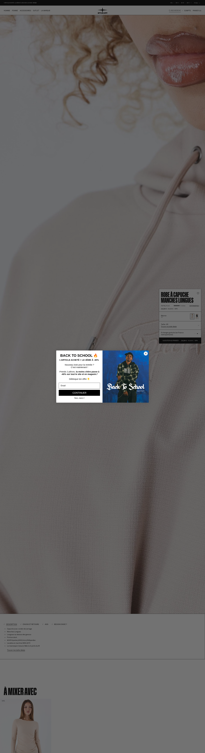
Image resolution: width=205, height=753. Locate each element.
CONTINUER (79, 392)
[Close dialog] (146, 353)
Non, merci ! (79, 398)
